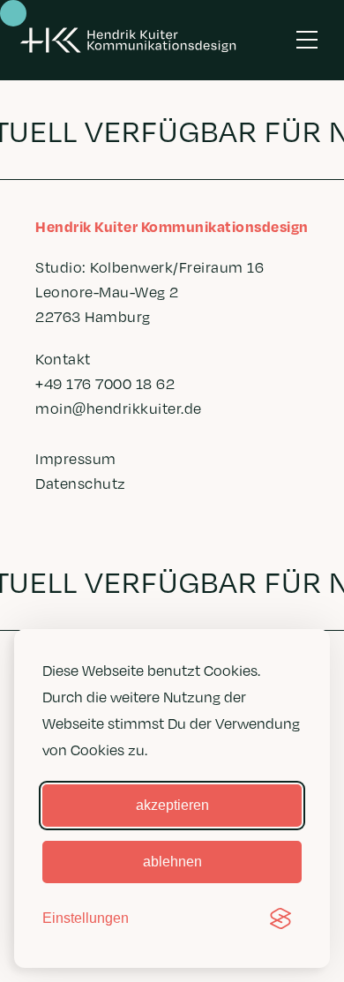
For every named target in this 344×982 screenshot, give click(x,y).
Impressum (75, 458)
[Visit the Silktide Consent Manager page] (280, 918)
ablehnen (172, 861)
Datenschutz (80, 483)
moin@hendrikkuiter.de (118, 408)
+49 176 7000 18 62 (105, 383)
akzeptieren (172, 805)
